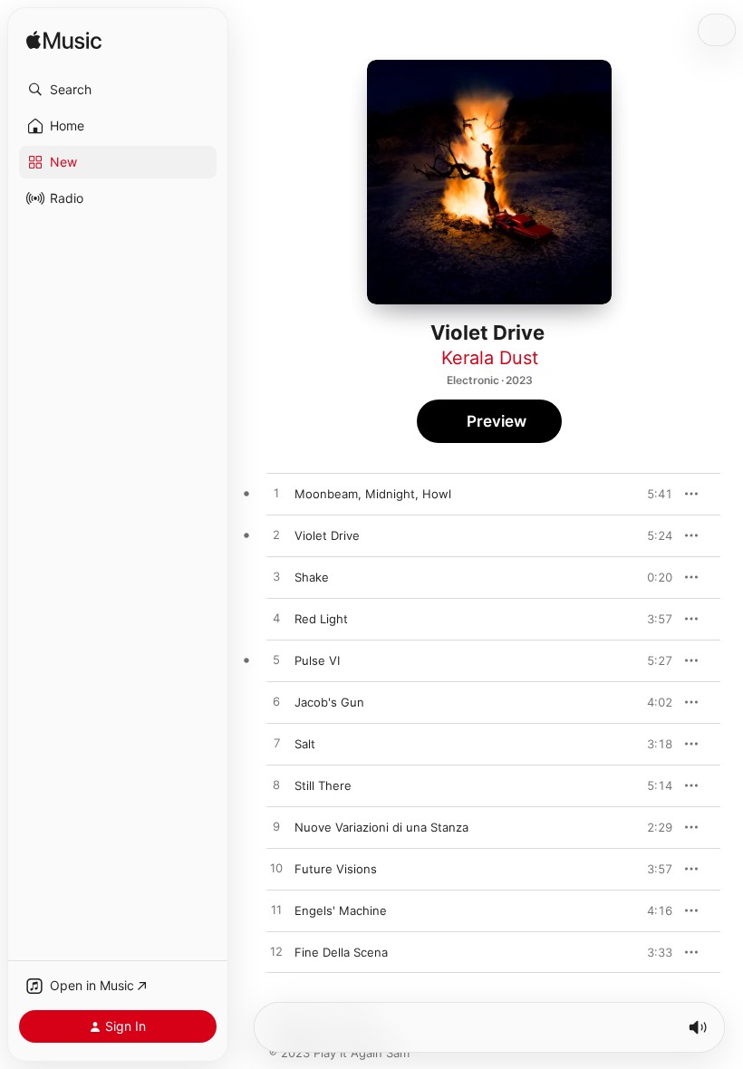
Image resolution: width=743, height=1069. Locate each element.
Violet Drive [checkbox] (327, 535)
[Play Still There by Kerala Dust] (276, 785)
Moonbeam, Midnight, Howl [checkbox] (372, 493)
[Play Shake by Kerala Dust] (276, 577)
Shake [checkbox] (311, 577)
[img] (63, 41)
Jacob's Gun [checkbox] (329, 702)
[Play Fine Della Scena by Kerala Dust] (276, 952)
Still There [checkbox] (323, 785)
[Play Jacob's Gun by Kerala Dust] (276, 702)
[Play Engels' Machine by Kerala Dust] (276, 910)
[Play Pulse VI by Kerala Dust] (276, 660)
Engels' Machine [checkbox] (340, 910)
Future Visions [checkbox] (335, 869)
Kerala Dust (489, 358)
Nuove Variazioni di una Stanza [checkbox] (381, 827)
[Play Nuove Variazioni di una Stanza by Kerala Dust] (276, 827)
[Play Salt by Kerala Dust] (276, 744)
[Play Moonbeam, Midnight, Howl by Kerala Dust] (276, 494)
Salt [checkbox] (304, 744)
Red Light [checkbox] (321, 619)
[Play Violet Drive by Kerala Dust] (276, 535)
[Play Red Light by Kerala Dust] (276, 619)
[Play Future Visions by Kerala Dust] (276, 869)
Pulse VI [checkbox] (317, 660)
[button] (118, 89)
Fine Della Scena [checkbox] (341, 952)
